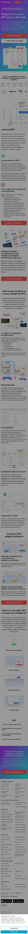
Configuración (14, 928)
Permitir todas (14, 932)
